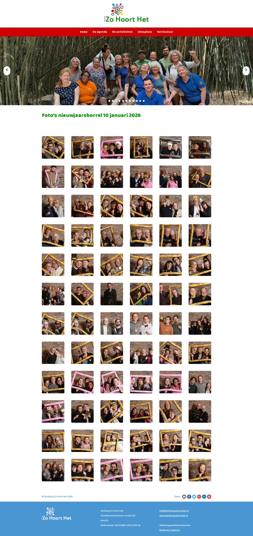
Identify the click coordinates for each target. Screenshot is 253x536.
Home (83, 32)
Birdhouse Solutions (169, 530)
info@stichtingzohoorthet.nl (174, 511)
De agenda (100, 32)
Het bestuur (165, 32)
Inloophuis (145, 32)
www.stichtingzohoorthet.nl (173, 516)
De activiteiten (122, 32)
